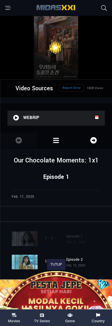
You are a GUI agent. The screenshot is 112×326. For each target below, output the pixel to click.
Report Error (71, 88)
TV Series (42, 321)
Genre (70, 321)
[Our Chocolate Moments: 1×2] (93, 140)
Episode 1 (74, 236)
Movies (14, 321)
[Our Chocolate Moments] (56, 140)
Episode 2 (74, 259)
